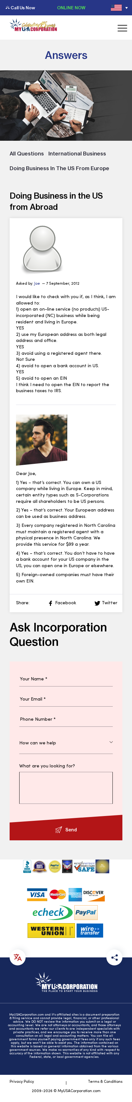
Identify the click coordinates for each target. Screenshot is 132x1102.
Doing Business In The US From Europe (59, 168)
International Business (77, 153)
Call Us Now (23, 7)
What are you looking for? (47, 766)
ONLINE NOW (71, 7)
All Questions (27, 153)
